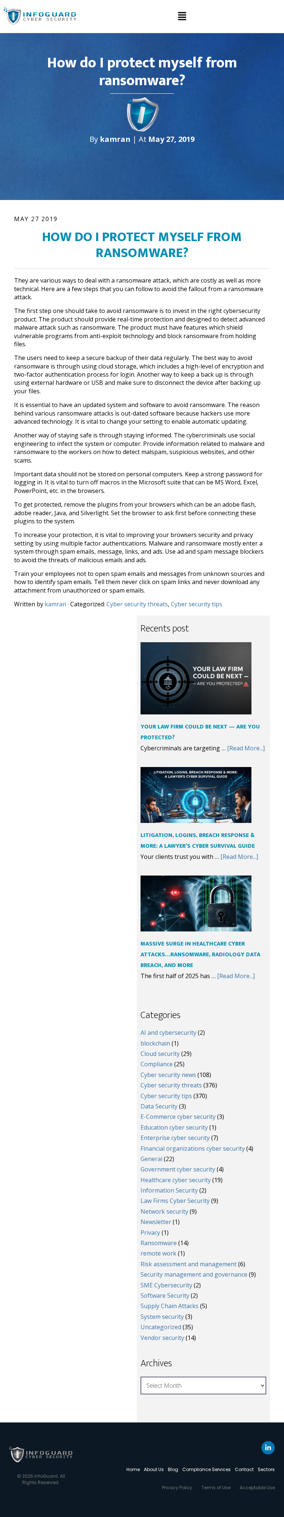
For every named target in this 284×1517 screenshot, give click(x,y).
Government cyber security (178, 1169)
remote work (158, 1253)
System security (162, 1317)
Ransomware (159, 1243)
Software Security (165, 1295)
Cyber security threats (137, 604)
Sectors (266, 1469)
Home (133, 1469)
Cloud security (160, 1054)
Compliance (157, 1064)
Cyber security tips (196, 604)
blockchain (155, 1043)
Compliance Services (206, 1469)
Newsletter (156, 1222)
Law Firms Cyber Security (175, 1201)
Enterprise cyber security (175, 1138)
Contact (244, 1469)
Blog (173, 1469)
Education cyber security (174, 1127)
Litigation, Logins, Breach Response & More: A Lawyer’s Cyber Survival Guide (198, 840)
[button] (182, 16)
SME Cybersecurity (166, 1285)
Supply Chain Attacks (170, 1306)
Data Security (159, 1106)
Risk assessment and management (189, 1264)
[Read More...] (246, 748)
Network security (164, 1211)
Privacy (150, 1232)
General (151, 1159)
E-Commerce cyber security (178, 1117)
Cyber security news (168, 1075)
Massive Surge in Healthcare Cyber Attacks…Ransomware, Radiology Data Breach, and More (200, 954)
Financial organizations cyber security (193, 1148)
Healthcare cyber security (176, 1180)
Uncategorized (161, 1327)
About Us (154, 1469)
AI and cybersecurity (168, 1032)
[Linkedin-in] (268, 1447)
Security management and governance (194, 1274)
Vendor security (162, 1338)
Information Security (169, 1190)
